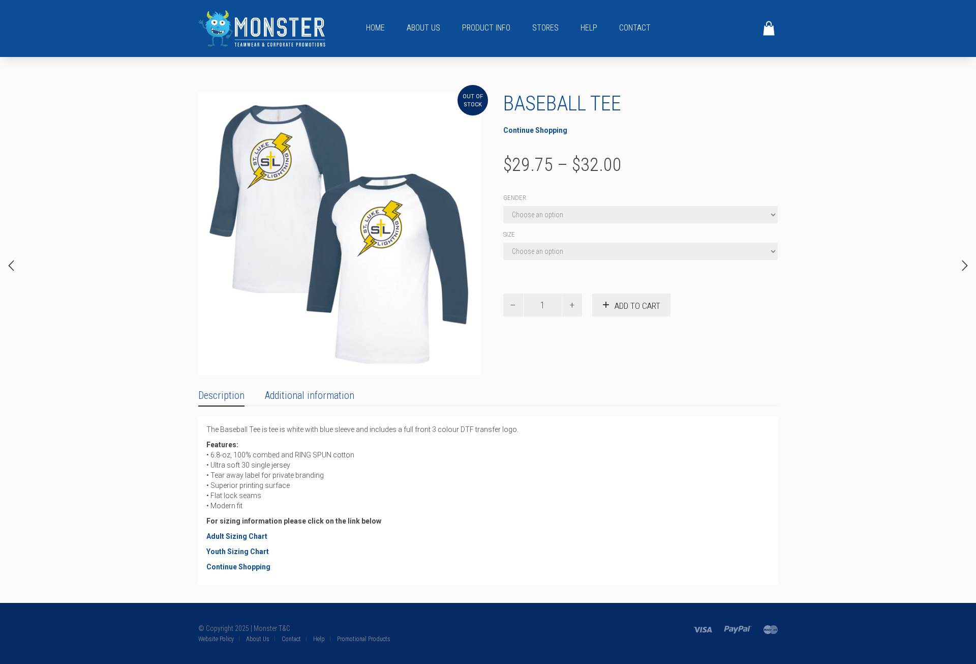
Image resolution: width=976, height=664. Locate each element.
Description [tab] (221, 395)
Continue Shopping (535, 130)
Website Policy (216, 639)
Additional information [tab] (309, 395)
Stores (545, 28)
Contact (635, 28)
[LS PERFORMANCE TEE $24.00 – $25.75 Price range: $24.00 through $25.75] (965, 265)
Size (509, 234)
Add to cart (637, 306)
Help (589, 28)
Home (375, 28)
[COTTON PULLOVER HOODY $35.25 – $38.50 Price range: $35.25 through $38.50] (11, 265)
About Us (423, 28)
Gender (514, 197)
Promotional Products (363, 639)
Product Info (486, 28)
